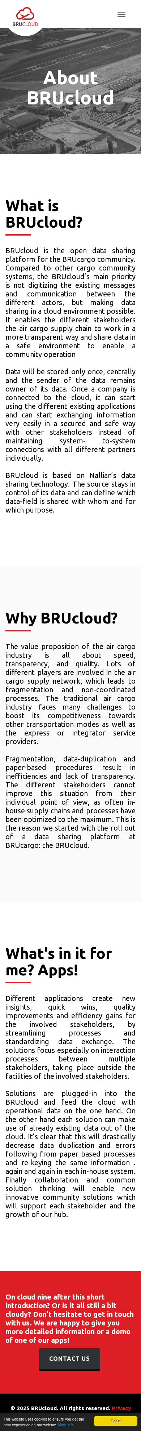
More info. (66, 1424)
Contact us (69, 1358)
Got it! (116, 1420)
